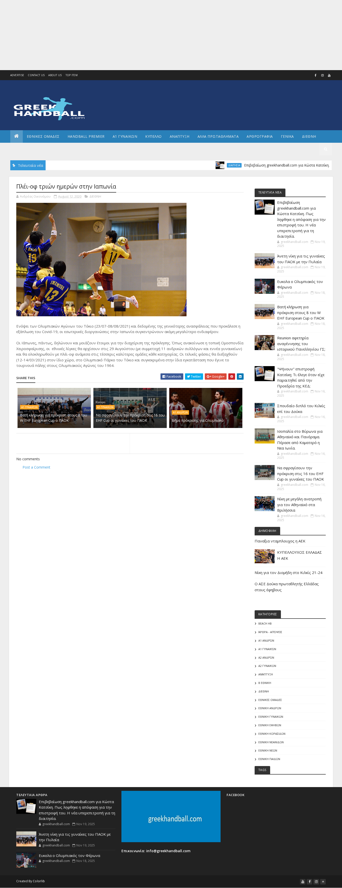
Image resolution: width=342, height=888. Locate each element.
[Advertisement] (150, 35)
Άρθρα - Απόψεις (270, 632)
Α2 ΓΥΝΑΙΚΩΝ (267, 666)
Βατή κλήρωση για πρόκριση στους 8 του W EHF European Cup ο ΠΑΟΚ (53, 418)
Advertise (17, 75)
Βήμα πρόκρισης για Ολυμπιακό (198, 420)
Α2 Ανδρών (266, 657)
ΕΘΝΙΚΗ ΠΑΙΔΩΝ (269, 759)
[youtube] (329, 75)
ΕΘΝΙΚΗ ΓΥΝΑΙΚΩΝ (270, 716)
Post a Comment (36, 467)
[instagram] (322, 75)
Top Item (72, 75)
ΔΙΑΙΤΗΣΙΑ (218, 165)
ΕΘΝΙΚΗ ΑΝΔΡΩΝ (269, 708)
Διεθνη (309, 136)
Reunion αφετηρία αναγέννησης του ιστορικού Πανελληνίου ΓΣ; (301, 343)
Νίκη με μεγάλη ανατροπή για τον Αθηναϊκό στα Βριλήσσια (299, 504)
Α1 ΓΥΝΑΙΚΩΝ (125, 136)
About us (55, 75)
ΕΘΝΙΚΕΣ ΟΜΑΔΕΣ (43, 136)
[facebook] (315, 75)
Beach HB (265, 623)
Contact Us (36, 75)
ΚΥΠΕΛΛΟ (153, 136)
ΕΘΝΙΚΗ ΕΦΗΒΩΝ (269, 725)
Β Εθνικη (264, 683)
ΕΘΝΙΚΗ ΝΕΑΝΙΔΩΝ (271, 742)
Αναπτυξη (180, 136)
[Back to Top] (323, 881)
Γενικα (287, 136)
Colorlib (39, 881)
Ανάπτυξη (265, 674)
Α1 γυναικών (29, 407)
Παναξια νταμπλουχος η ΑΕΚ (280, 540)
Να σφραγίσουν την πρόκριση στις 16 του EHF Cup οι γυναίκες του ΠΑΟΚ (130, 418)
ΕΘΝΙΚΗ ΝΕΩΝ (267, 750)
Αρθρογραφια (260, 136)
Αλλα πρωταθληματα (218, 136)
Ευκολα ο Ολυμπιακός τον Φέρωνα (69, 855)
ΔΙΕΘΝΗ (95, 196)
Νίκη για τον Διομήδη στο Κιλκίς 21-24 (288, 572)
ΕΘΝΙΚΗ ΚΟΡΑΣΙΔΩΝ (271, 733)
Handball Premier (86, 136)
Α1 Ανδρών (180, 412)
